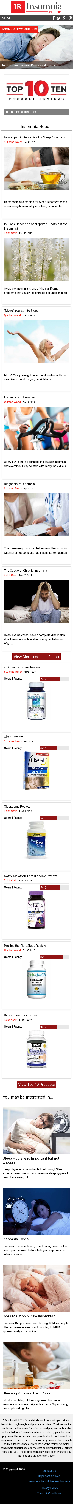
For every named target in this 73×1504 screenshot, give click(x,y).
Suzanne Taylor (13, 142)
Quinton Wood (12, 315)
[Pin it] (70, 18)
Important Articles (49, 1476)
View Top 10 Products (36, 1084)
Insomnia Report (36, 126)
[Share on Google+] (65, 18)
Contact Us (49, 1470)
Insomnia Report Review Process (49, 1481)
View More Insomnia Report (36, 657)
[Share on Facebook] (53, 18)
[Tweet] (59, 18)
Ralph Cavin (10, 233)
